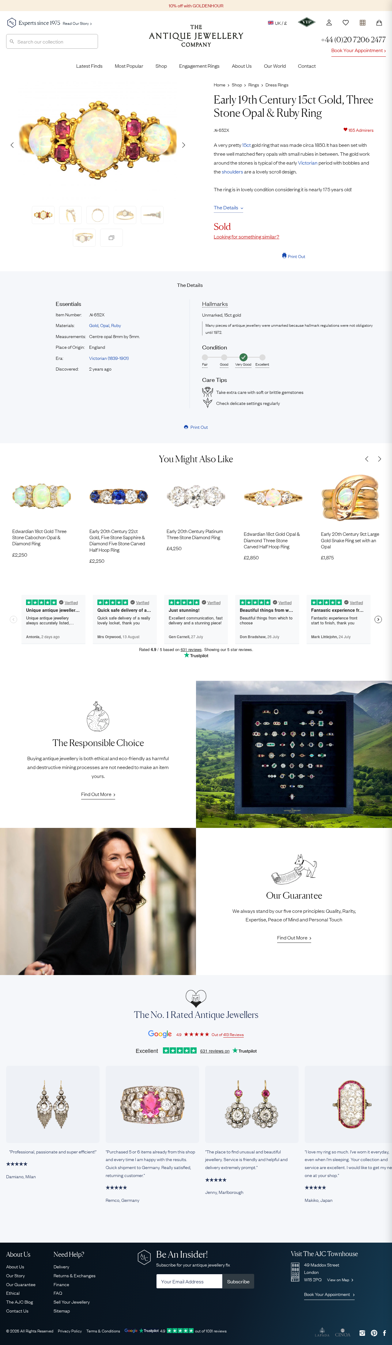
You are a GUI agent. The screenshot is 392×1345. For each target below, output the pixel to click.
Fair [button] (205, 364)
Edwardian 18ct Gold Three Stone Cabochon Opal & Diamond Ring (39, 537)
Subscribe (238, 1281)
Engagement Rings (199, 65)
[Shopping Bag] (379, 22)
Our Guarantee (21, 1284)
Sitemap (62, 1310)
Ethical (13, 1292)
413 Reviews (233, 1034)
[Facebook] (384, 1332)
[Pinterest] (374, 1332)
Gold (93, 325)
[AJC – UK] (196, 40)
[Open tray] (362, 21)
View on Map (338, 1279)
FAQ (58, 1292)
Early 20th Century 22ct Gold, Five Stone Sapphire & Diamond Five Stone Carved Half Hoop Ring (117, 540)
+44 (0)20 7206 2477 (353, 39)
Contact (307, 65)
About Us (242, 65)
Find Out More (96, 794)
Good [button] (224, 364)
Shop (161, 65)
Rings (253, 84)
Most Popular (129, 65)
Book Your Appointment (357, 50)
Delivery (61, 1266)
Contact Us (17, 1310)
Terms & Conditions (103, 1331)
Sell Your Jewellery (72, 1301)
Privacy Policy (70, 1331)
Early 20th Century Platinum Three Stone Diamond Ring (195, 534)
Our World (275, 65)
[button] (183, 145)
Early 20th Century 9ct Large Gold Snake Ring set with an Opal (350, 540)
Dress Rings (277, 84)
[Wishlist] (346, 22)
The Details (226, 207)
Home (219, 84)
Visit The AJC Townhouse (324, 1254)
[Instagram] (362, 1332)
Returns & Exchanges (75, 1275)
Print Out (296, 256)
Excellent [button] (262, 364)
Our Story (15, 1275)
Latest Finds (89, 65)
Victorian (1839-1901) (109, 357)
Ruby (116, 325)
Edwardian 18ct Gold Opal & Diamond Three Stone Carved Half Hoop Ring (272, 540)
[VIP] (306, 22)
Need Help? (69, 1254)
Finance (61, 1284)
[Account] (329, 22)
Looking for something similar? (246, 236)
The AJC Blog (19, 1301)
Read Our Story (76, 23)
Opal (104, 325)
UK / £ (281, 22)
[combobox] (52, 41)
